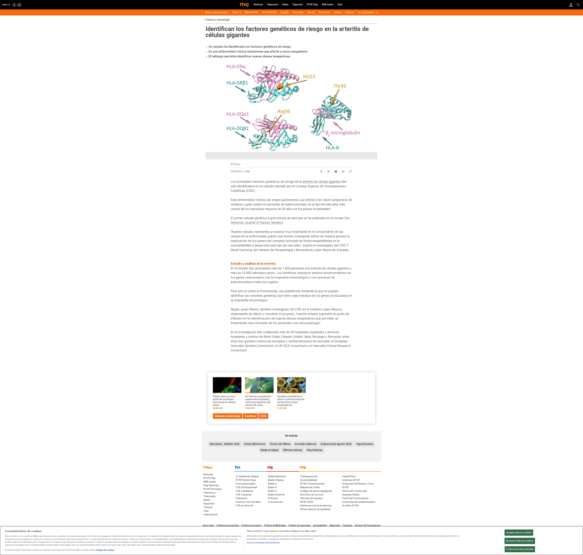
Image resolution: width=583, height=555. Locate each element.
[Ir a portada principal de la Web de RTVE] (218, 467)
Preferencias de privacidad (519, 549)
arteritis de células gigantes (322, 181)
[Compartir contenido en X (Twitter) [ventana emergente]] (328, 171)
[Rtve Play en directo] (14, 5)
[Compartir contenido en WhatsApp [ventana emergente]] (343, 171)
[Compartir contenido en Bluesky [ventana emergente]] (335, 171)
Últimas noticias (292, 450)
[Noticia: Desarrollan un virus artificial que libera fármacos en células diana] (227, 394)
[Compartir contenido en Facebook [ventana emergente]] (321, 171)
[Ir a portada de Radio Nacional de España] (282, 468)
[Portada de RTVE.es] (244, 5)
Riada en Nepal (269, 450)
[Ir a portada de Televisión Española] (250, 468)
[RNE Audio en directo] (19, 5)
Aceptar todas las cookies (519, 532)
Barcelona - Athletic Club (224, 444)
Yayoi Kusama (364, 444)
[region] (291, 540)
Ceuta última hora (254, 444)
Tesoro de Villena (280, 444)
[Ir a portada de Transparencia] (340, 468)
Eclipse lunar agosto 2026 (336, 444)
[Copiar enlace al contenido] (350, 171)
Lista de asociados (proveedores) (263, 542)
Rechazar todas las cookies (519, 541)
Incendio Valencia (305, 444)
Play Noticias (314, 450)
